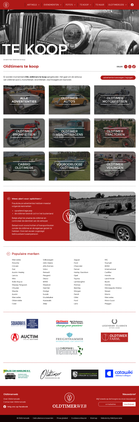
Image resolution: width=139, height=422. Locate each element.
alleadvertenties (24, 99)
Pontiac (77, 285)
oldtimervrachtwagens (69, 133)
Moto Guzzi (110, 300)
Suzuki (46, 294)
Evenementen (51, 5)
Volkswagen (48, 260)
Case (14, 303)
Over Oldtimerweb (11, 399)
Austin (15, 294)
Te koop (84, 5)
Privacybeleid (62, 418)
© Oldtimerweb (23, 418)
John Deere (48, 263)
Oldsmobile (17, 300)
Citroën (15, 266)
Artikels (32, 5)
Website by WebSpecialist (111, 418)
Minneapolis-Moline (113, 288)
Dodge (46, 291)
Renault (46, 272)
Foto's (69, 5)
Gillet (76, 297)
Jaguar (77, 260)
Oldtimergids (116, 5)
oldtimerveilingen (115, 166)
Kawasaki (47, 300)
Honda (108, 275)
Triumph (108, 263)
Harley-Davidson (81, 272)
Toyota (77, 278)
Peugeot (46, 275)
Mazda (15, 291)
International (110, 269)
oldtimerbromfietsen (24, 133)
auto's (18, 80)
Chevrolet (78, 266)
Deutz (45, 278)
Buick (107, 282)
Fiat (13, 269)
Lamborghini (79, 282)
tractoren (67, 80)
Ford (76, 263)
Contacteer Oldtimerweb (14, 402)
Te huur (99, 5)
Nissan (107, 291)
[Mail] (125, 66)
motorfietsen (28, 80)
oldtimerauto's (69, 99)
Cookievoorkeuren (79, 418)
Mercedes (16, 260)
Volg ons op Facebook (17, 407)
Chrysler (15, 288)
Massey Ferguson (19, 285)
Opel (76, 275)
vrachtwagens (53, 80)
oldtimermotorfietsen (114, 99)
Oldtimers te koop (19, 60)
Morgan (77, 291)
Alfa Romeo (48, 266)
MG (106, 260)
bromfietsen (40, 80)
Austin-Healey (18, 272)
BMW (107, 266)
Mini (14, 278)
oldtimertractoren (115, 133)
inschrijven (129, 404)
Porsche (15, 263)
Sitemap (93, 418)
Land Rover (110, 278)
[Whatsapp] (130, 66)
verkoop (78, 77)
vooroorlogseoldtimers (69, 166)
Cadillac (108, 272)
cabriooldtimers (24, 166)
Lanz (76, 303)
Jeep (45, 303)
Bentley (77, 288)
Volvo (45, 269)
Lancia (15, 275)
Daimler (46, 288)
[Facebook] (134, 66)
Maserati (47, 285)
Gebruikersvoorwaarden (43, 418)
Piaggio (108, 303)
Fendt (76, 294)
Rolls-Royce (17, 282)
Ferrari (77, 269)
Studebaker (48, 297)
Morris (107, 294)
